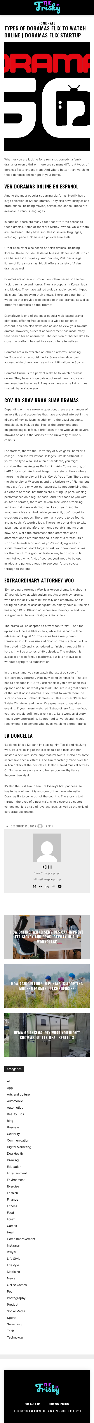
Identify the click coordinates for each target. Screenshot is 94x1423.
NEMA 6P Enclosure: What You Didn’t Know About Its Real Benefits (47, 1035)
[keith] (41, 826)
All (53, 23)
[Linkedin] (47, 885)
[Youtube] (59, 885)
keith (50, 826)
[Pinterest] (53, 885)
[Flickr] (40, 885)
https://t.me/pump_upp (47, 873)
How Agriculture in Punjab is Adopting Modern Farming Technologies (47, 986)
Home (43, 23)
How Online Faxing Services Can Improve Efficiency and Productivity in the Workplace (47, 937)
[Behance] (34, 885)
